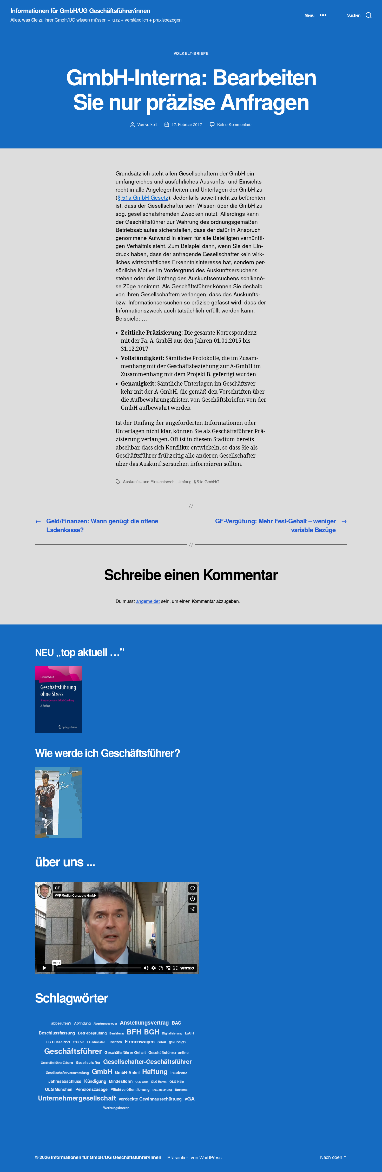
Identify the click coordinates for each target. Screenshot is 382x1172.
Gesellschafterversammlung (67, 1072)
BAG (176, 1022)
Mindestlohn (121, 1081)
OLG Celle (141, 1082)
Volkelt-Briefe (191, 53)
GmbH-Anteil (127, 1072)
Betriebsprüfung (92, 1033)
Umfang (184, 482)
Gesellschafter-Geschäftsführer (147, 1061)
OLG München (59, 1089)
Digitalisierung (172, 1033)
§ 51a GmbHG (206, 482)
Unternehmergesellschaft (77, 1098)
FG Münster (96, 1041)
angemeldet (148, 600)
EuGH (189, 1033)
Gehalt (161, 1042)
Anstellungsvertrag (144, 1022)
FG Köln (78, 1042)
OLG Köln (176, 1081)
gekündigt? (177, 1041)
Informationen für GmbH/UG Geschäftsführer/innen (80, 10)
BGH (151, 1032)
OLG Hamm (159, 1081)
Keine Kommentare (234, 124)
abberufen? (61, 1023)
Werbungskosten (116, 1107)
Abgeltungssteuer (105, 1023)
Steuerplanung (162, 1090)
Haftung (155, 1071)
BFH (134, 1031)
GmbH (102, 1071)
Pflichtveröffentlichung (130, 1089)
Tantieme (181, 1089)
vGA (190, 1098)
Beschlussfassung (57, 1033)
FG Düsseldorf (58, 1041)
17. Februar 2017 (187, 124)
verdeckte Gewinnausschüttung (150, 1099)
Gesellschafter (88, 1062)
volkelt (151, 124)
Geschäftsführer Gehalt (125, 1052)
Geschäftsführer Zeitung (57, 1062)
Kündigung (95, 1081)
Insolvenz (178, 1072)
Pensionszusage (91, 1089)
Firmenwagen (140, 1041)
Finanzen (115, 1041)
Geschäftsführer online (168, 1052)
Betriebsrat (116, 1033)
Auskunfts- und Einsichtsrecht (149, 482)
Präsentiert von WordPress (194, 1157)
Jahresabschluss (64, 1081)
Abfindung (82, 1023)
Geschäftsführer (73, 1050)
